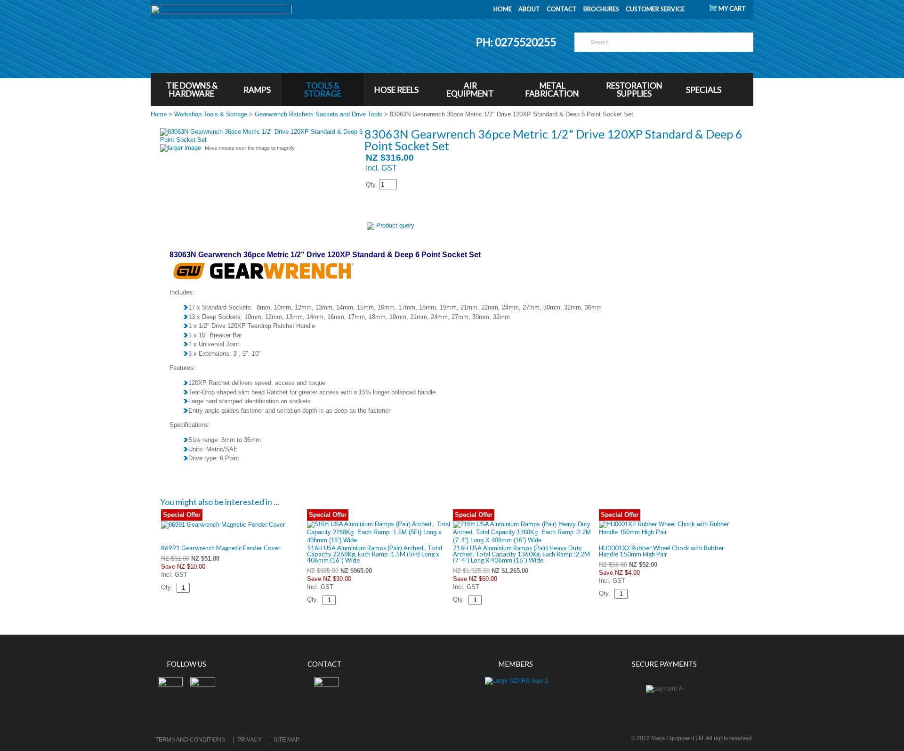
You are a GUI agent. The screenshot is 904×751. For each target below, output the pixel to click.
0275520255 (526, 42)
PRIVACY (249, 739)
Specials (703, 90)
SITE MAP (286, 739)
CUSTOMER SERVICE (655, 9)
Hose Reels (396, 90)
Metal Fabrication (552, 89)
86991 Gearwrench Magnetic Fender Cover (221, 548)
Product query (395, 225)
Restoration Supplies (634, 89)
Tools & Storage (322, 89)
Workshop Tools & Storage (210, 114)
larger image (184, 147)
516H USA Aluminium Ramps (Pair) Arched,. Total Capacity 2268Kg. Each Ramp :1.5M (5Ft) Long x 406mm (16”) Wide (374, 554)
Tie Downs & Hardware (192, 89)
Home (159, 114)
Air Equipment (470, 89)
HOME (502, 9)
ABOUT (529, 9)
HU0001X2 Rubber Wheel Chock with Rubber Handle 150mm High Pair (661, 551)
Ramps (257, 90)
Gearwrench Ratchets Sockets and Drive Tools (318, 114)
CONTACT (562, 9)
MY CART (732, 8)
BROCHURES (601, 9)
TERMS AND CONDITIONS (190, 739)
